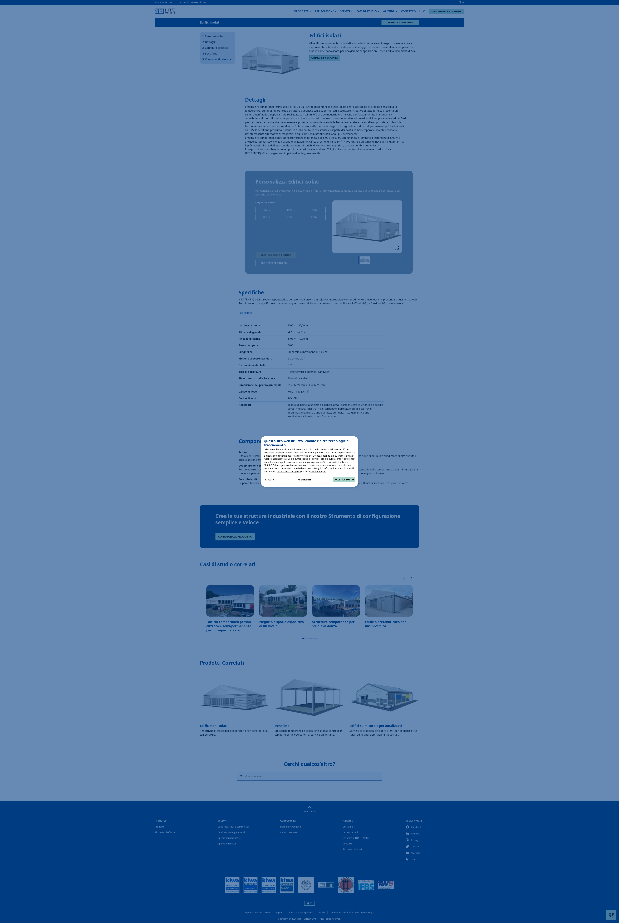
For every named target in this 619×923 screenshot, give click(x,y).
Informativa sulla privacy (289, 471)
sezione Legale (318, 471)
